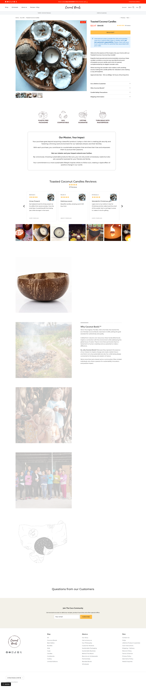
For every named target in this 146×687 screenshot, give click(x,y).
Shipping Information (97, 97)
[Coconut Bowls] (73, 7)
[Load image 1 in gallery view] (51, 55)
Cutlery (49, 659)
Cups (48, 651)
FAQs (124, 640)
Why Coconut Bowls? (97, 88)
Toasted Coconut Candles (32, 17)
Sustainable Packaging (89, 648)
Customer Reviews (88, 645)
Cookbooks (50, 656)
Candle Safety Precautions (98, 92)
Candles (49, 653)
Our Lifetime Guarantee (98, 83)
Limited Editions (52, 661)
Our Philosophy (87, 643)
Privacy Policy (126, 656)
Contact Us (125, 637)
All (48, 637)
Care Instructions (127, 645)
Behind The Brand (87, 653)
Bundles (49, 645)
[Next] (122, 206)
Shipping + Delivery (128, 648)
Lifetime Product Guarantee (131, 643)
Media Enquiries (127, 661)
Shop (6, 7)
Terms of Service (127, 653)
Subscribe (86, 616)
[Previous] (24, 206)
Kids (48, 648)
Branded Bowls (87, 661)
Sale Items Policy (127, 659)
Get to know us (87, 640)
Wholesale (15, 7)
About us (24, 7)
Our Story (85, 637)
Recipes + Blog (34, 7)
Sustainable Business (89, 651)
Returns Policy (127, 651)
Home (17, 17)
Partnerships (86, 659)
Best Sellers (50, 643)
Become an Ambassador (90, 656)
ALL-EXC (22, 17)
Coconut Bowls (52, 640)
